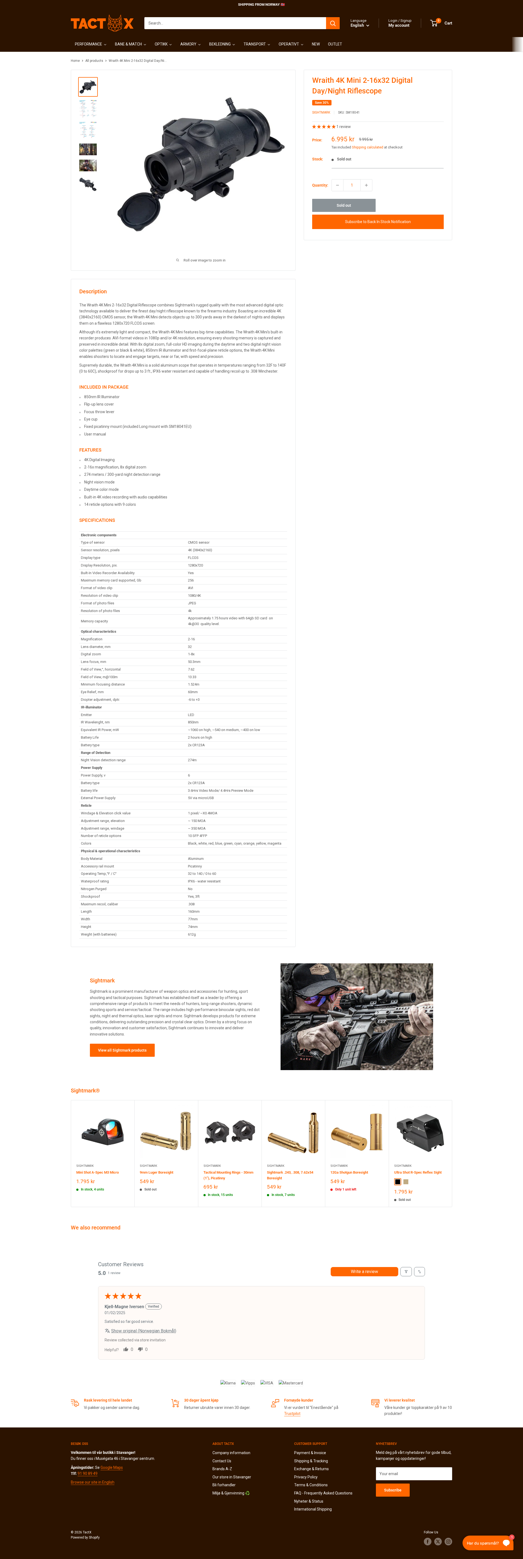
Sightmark (321, 112)
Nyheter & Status (308, 1501)
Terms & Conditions (311, 1485)
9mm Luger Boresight (156, 1172)
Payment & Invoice (310, 1453)
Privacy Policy (306, 1477)
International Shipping (313, 1509)
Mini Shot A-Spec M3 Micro (97, 1172)
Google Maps (112, 1467)
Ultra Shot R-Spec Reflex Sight (418, 1172)
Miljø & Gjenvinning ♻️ (231, 1493)
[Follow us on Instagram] (448, 1541)
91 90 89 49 (88, 1473)
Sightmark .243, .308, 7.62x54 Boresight (290, 1175)
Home (75, 61)
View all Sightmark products (122, 1050)
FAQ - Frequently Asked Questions (323, 1493)
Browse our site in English (92, 1482)
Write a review (364, 1271)
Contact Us (221, 1461)
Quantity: (320, 185)
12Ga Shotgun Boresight (349, 1172)
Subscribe (393, 1490)
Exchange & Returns (311, 1469)
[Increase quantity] (366, 185)
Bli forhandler (224, 1485)
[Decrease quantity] (337, 185)
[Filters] (406, 1271)
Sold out (344, 205)
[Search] (333, 23)
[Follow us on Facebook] (427, 1541)
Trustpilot (292, 1413)
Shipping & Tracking (311, 1461)
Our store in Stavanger (231, 1477)
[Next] (452, 1153)
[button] (324, 126)
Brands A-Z (222, 1469)
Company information (231, 1453)
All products (94, 61)
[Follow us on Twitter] (438, 1541)
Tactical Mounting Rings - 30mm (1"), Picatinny (228, 1175)
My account (398, 25)
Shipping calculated (367, 147)
